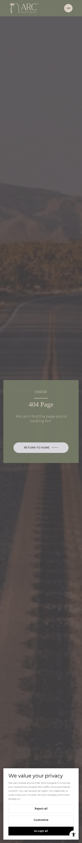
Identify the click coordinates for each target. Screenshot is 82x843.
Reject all (41, 808)
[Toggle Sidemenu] (68, 8)
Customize (41, 819)
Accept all (41, 831)
